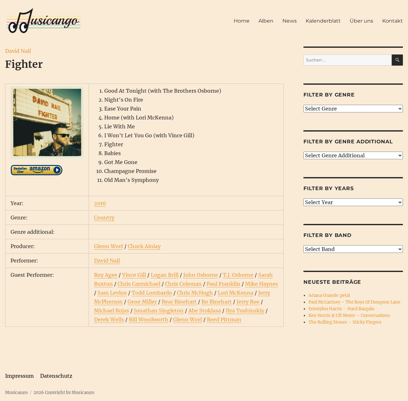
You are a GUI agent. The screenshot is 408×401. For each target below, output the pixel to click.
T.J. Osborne (238, 275)
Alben (266, 21)
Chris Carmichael (139, 284)
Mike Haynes (261, 284)
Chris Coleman (183, 284)
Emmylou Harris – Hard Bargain (342, 308)
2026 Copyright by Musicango (63, 392)
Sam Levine (112, 293)
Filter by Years (328, 188)
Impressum (19, 376)
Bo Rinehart (216, 301)
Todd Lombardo (152, 293)
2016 (100, 203)
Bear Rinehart (179, 301)
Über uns (361, 21)
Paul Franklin (223, 284)
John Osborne (200, 275)
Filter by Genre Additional (348, 142)
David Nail (18, 51)
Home (242, 21)
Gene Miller (142, 301)
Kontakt (392, 21)
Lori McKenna (235, 293)
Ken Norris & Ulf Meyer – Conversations (349, 315)
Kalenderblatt (323, 21)
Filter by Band (327, 235)
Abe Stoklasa (204, 310)
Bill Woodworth (148, 319)
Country (104, 217)
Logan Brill (164, 275)
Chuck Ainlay (144, 246)
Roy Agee (105, 275)
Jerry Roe (248, 301)
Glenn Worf (108, 246)
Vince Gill (134, 275)
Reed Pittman (224, 319)
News (289, 21)
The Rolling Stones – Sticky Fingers (345, 322)
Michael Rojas (111, 310)
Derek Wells (109, 319)
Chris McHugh (195, 293)
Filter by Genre (328, 95)
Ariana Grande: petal (329, 295)
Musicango (16, 392)
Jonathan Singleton (159, 310)
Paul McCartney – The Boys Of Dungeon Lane (354, 302)
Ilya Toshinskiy (245, 310)
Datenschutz (56, 376)
